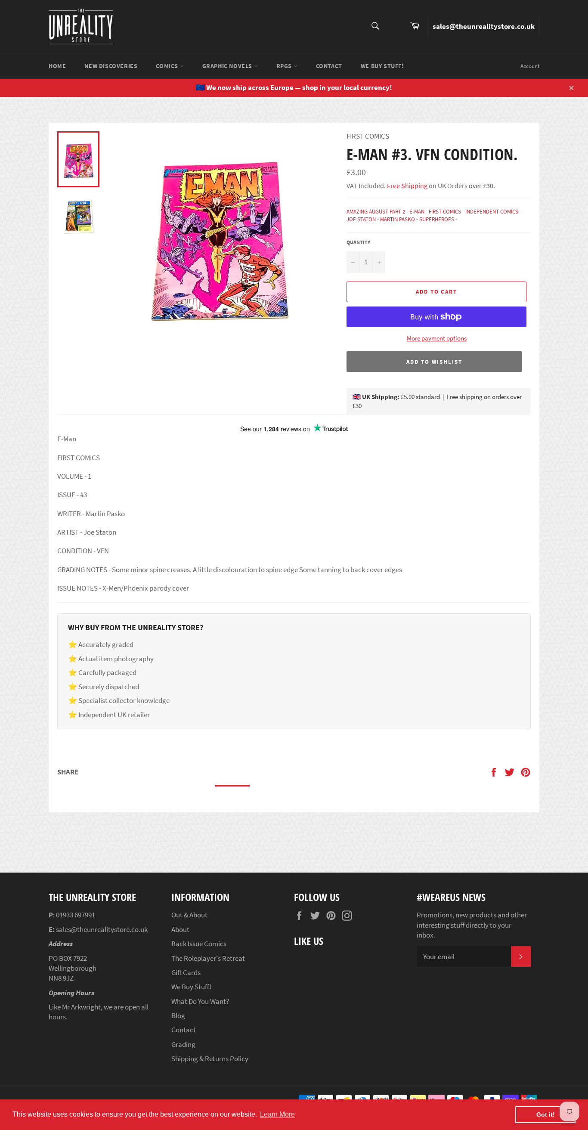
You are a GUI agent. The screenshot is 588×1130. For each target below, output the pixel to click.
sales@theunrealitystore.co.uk (484, 26)
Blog (178, 1015)
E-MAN (416, 211)
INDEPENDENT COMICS (491, 211)
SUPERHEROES (436, 219)
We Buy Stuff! (382, 66)
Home (57, 66)
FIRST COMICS (445, 211)
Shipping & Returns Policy (209, 1058)
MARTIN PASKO (397, 219)
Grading (183, 1044)
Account (529, 66)
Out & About (189, 914)
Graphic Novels (228, 66)
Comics (167, 66)
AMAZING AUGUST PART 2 (376, 211)
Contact (329, 66)
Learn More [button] (277, 1114)
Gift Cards (186, 972)
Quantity (358, 242)
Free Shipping (406, 185)
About (180, 929)
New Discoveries (110, 66)
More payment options (437, 338)
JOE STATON (361, 219)
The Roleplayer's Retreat (208, 958)
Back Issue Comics (198, 943)
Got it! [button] (545, 1114)
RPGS (285, 66)
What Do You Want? (200, 1001)
